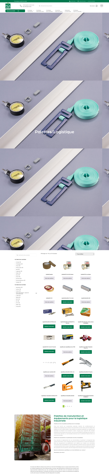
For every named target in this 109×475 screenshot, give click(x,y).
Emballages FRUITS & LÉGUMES (77, 11)
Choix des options (49, 278)
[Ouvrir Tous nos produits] (18, 11)
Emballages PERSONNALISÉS (40, 11)
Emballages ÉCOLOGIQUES (49, 11)
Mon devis (92, 5)
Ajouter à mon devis (67, 302)
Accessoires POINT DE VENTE (58, 11)
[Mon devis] (97, 6)
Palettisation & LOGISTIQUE (68, 11)
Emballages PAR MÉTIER (30, 11)
